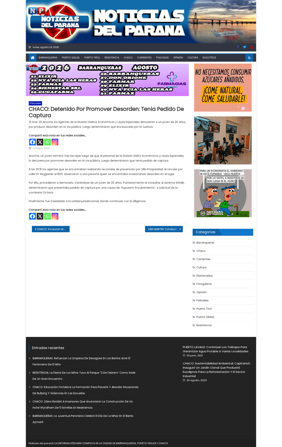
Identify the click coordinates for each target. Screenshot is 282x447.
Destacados (204, 276)
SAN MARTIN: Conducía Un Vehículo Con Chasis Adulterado (165, 229)
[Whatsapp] (47, 142)
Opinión (178, 57)
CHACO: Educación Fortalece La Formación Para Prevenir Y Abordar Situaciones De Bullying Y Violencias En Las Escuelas (86, 390)
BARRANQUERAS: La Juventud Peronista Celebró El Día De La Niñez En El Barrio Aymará (83, 419)
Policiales (162, 57)
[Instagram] (55, 142)
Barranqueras (48, 57)
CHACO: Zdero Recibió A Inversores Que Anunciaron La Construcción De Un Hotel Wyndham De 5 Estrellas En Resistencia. (83, 405)
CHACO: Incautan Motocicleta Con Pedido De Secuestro (53, 229)
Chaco (128, 57)
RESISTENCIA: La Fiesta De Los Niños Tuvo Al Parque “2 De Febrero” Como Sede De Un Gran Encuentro (84, 376)
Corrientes (144, 57)
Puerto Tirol (92, 57)
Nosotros (209, 57)
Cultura (193, 57)
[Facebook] (32, 142)
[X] (40, 142)
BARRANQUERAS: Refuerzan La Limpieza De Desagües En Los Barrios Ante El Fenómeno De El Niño (81, 361)
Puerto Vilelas (71, 57)
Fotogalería (204, 284)
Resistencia (112, 57)
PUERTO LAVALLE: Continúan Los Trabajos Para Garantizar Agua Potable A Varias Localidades (215, 349)
